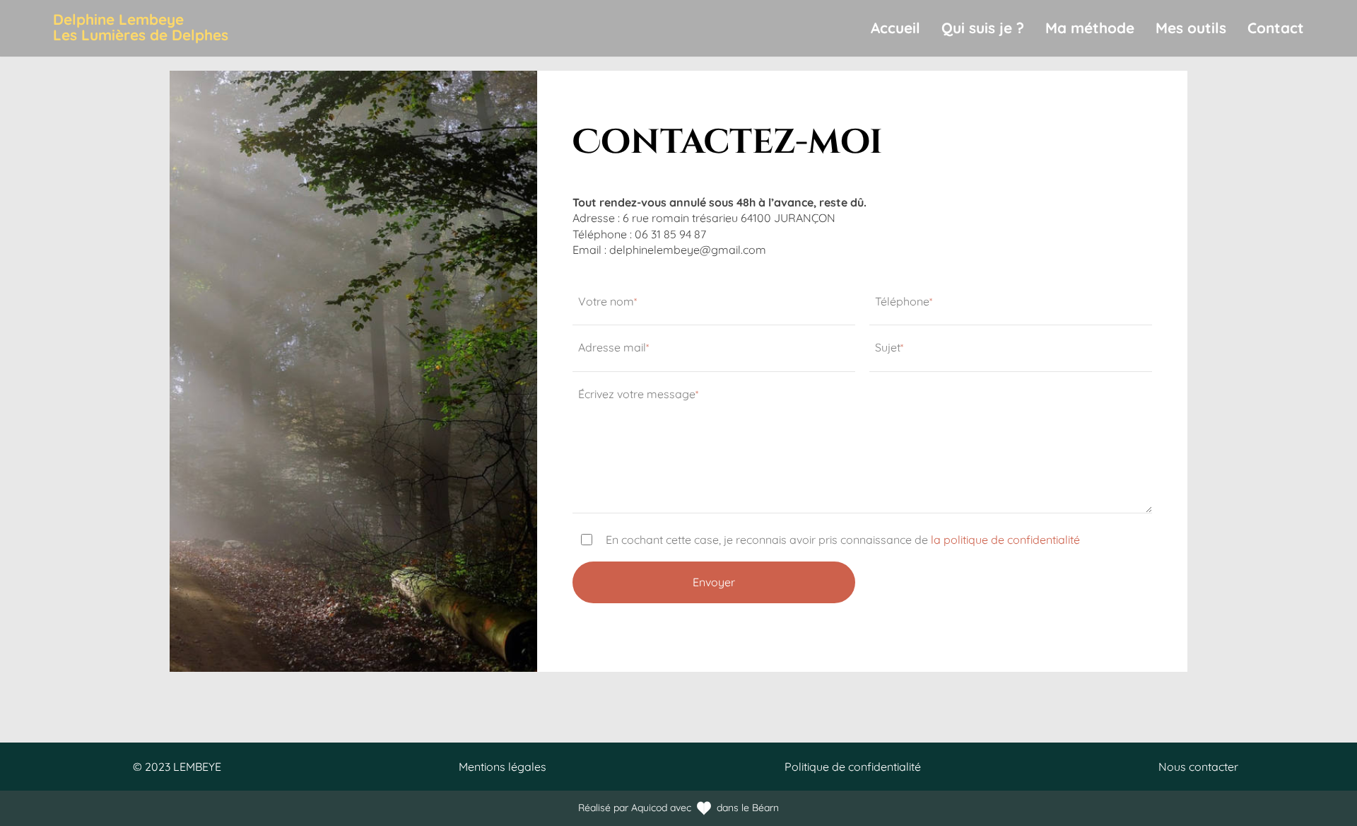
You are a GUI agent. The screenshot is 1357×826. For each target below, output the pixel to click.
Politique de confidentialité (853, 767)
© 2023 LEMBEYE (177, 767)
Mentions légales (502, 767)
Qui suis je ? (982, 27)
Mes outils (1191, 27)
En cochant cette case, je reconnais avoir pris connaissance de (843, 540)
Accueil (895, 27)
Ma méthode (1089, 27)
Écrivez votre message (638, 394)
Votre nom (607, 301)
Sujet (889, 347)
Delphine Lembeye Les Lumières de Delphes (140, 27)
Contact (1275, 27)
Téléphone (903, 301)
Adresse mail (613, 347)
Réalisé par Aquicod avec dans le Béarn (678, 807)
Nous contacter (1198, 767)
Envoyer (714, 582)
